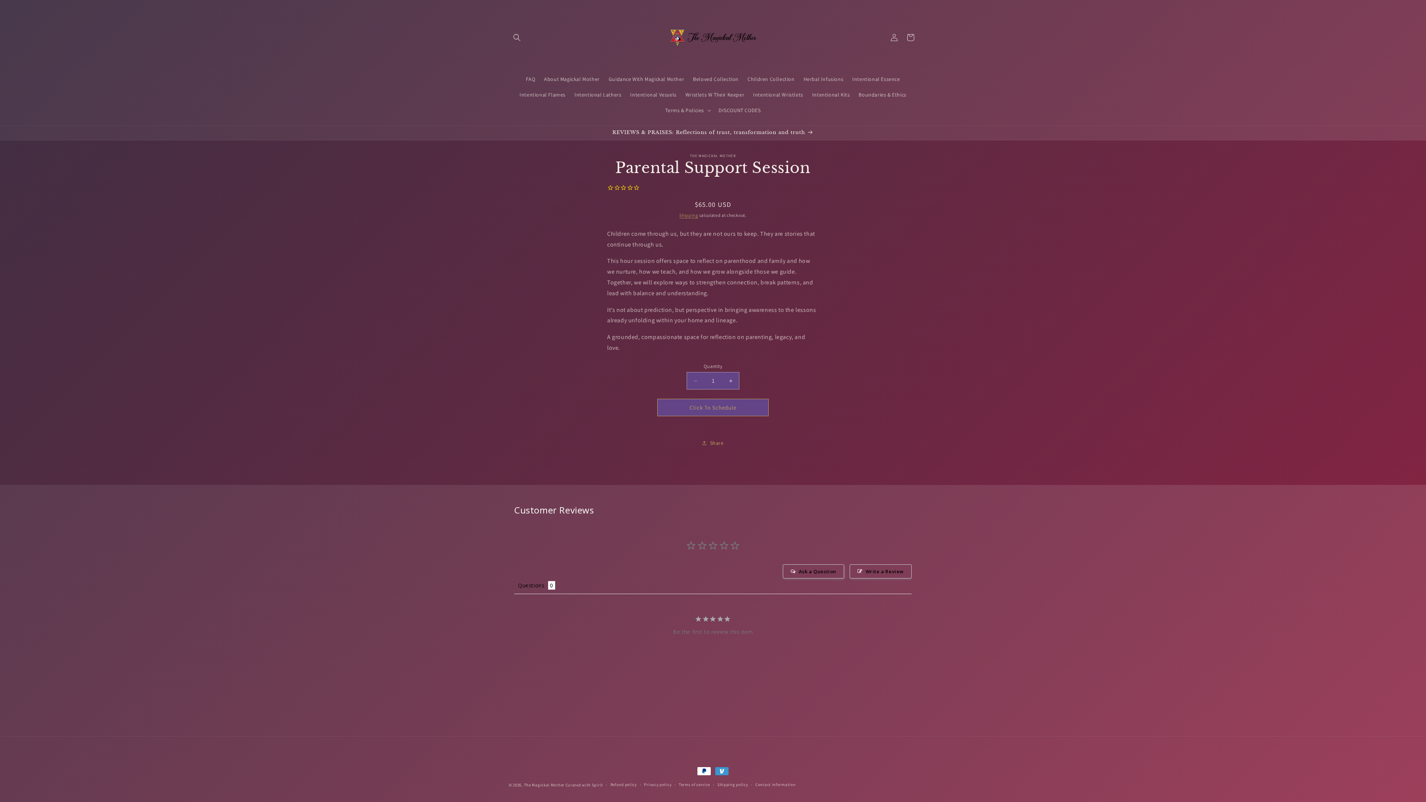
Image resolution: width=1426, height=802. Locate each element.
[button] (517, 37)
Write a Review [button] (885, 571)
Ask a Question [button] (817, 571)
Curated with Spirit (584, 785)
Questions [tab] (531, 585)
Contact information (775, 784)
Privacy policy (657, 784)
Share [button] (717, 443)
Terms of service (694, 784)
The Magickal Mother (545, 785)
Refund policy (624, 784)
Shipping (688, 215)
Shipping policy (732, 784)
